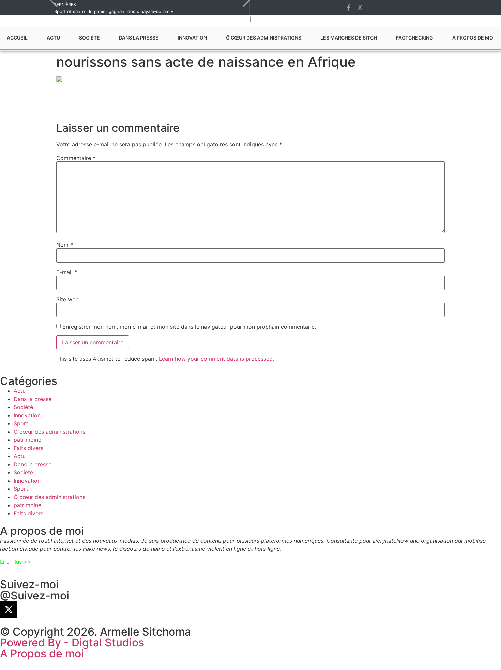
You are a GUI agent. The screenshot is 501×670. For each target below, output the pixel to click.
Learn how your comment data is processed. (216, 358)
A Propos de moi (42, 653)
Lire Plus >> (15, 561)
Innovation (27, 415)
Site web (67, 299)
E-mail (66, 272)
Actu (20, 390)
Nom (64, 244)
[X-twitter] (360, 7)
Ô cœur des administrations (49, 431)
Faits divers (28, 448)
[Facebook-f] (349, 7)
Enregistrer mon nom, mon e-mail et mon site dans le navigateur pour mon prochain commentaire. (189, 326)
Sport (21, 423)
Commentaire (75, 158)
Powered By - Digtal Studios (72, 642)
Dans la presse (32, 398)
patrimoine (27, 439)
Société (23, 407)
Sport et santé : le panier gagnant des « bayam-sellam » (113, 11)
